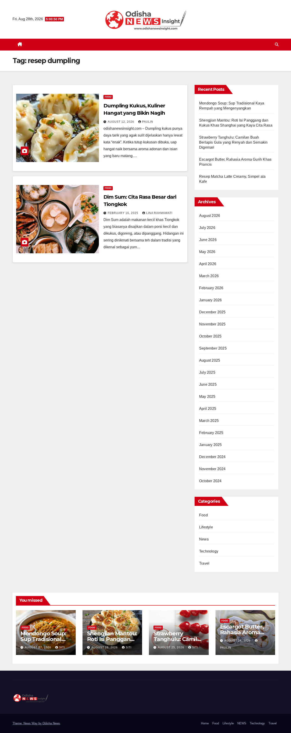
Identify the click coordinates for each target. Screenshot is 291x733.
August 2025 (209, 360)
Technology (208, 551)
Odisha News (51, 723)
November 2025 (212, 324)
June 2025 (208, 384)
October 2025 (210, 336)
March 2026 (209, 276)
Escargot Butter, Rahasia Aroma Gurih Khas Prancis (245, 632)
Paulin (147, 121)
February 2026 (211, 288)
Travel (204, 563)
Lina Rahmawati (159, 213)
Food (108, 97)
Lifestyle (206, 527)
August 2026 (209, 216)
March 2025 (209, 421)
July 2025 (207, 372)
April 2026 (207, 264)
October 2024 (210, 481)
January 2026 (210, 300)
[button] (276, 44)
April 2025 (207, 409)
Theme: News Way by (28, 723)
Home (205, 723)
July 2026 (207, 228)
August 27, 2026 (38, 647)
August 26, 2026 (105, 647)
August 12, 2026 (121, 121)
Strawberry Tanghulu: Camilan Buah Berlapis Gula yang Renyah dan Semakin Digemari (233, 142)
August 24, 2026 (238, 640)
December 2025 (212, 312)
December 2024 (212, 457)
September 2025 (213, 348)
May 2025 (207, 396)
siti (62, 647)
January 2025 (210, 445)
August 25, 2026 (171, 647)
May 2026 (207, 252)
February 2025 (211, 433)
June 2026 (208, 240)
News (204, 539)
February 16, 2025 (123, 213)
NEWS (241, 723)
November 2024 (212, 469)
